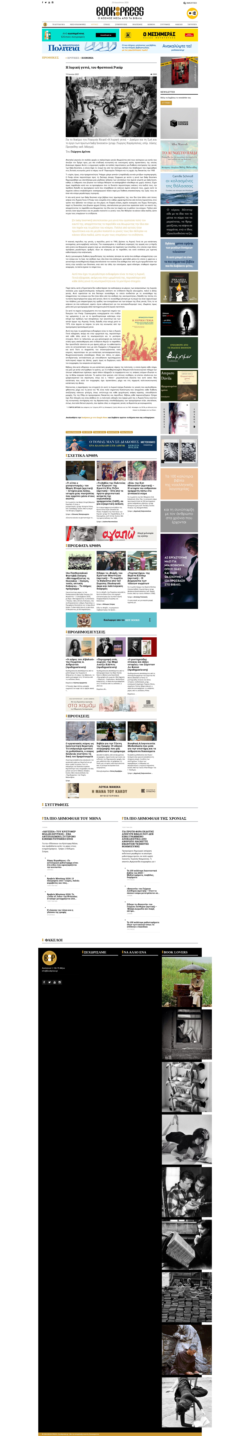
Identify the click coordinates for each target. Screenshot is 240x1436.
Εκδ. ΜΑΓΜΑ (87, 432)
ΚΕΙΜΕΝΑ (151, 24)
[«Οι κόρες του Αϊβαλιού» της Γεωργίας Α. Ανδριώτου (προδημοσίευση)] (80, 647)
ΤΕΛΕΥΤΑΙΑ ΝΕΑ (58, 24)
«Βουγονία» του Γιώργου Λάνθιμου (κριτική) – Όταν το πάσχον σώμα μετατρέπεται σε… (143, 891)
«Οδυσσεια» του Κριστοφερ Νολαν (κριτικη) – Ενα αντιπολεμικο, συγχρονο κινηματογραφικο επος (59, 835)
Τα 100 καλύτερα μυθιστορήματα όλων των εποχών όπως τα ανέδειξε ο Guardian (143, 924)
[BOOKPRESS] (120, 13)
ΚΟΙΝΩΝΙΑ (88, 57)
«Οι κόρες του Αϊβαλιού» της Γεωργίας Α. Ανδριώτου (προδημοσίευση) (80, 663)
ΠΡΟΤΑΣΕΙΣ (131, 880)
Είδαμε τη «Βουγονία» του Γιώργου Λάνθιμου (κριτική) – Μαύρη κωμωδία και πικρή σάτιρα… (142, 907)
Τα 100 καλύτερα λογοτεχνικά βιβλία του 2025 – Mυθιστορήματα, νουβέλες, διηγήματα (142, 874)
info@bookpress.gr (50, 971)
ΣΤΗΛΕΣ (107, 24)
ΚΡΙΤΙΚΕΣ (94, 24)
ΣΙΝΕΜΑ (44, 827)
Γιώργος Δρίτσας (99, 432)
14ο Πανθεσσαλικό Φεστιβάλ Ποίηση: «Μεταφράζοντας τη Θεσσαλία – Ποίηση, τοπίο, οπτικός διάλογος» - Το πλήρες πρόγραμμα (78, 580)
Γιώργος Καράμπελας (73, 432)
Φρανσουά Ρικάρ (113, 432)
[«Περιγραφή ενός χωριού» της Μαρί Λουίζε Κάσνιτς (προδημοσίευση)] (111, 647)
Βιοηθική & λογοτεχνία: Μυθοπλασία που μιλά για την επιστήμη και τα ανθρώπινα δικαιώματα (142, 747)
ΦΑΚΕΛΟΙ (178, 24)
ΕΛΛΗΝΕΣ (50, 870)
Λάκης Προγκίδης (126, 432)
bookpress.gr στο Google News (94, 417)
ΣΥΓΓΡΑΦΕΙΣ (165, 24)
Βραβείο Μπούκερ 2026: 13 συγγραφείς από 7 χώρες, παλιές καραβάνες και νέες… (63, 880)
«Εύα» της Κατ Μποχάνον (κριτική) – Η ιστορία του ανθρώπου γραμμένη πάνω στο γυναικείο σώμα (142, 488)
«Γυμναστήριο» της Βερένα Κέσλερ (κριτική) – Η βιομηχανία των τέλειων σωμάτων (139, 578)
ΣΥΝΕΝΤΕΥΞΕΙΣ (121, 24)
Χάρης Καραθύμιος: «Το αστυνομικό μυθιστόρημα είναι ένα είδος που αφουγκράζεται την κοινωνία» (62, 863)
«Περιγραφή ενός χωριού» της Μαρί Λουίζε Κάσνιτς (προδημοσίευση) (107, 663)
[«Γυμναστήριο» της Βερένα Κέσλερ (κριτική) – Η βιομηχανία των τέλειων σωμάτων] (142, 560)
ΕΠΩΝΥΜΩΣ (51, 915)
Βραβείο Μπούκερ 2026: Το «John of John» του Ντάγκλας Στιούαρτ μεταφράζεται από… (62, 896)
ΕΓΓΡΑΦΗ (166, 103)
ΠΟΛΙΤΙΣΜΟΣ (137, 24)
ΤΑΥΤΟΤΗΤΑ (192, 24)
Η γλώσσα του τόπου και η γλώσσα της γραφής (60, 911)
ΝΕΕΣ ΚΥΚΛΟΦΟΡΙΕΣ (78, 24)
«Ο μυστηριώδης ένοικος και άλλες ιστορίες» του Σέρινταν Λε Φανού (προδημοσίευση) (141, 664)
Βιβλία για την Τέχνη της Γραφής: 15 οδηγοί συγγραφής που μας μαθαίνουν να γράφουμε (111, 747)
